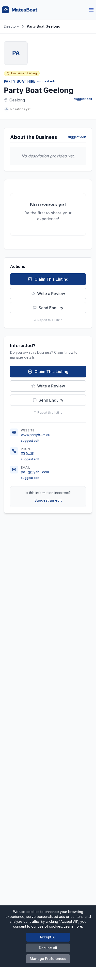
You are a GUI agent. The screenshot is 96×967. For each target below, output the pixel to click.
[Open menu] (91, 10)
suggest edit (46, 81)
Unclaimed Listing (24, 73)
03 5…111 (27, 453)
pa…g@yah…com (35, 472)
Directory (11, 26)
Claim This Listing (51, 279)
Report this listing (50, 320)
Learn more (73, 926)
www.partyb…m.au (35, 435)
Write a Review (51, 293)
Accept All (48, 937)
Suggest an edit (48, 500)
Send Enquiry (51, 307)
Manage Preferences (48, 958)
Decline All (48, 948)
